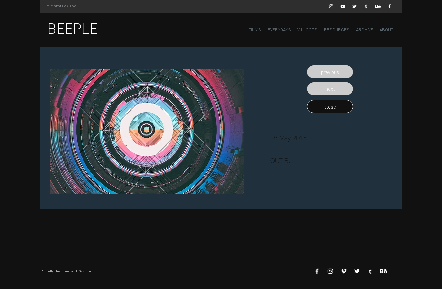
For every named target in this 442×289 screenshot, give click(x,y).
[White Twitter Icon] (354, 6)
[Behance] (378, 6)
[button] (330, 71)
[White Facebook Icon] (389, 6)
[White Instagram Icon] (331, 6)
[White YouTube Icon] (343, 6)
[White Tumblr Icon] (366, 6)
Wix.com (86, 271)
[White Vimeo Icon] (343, 271)
